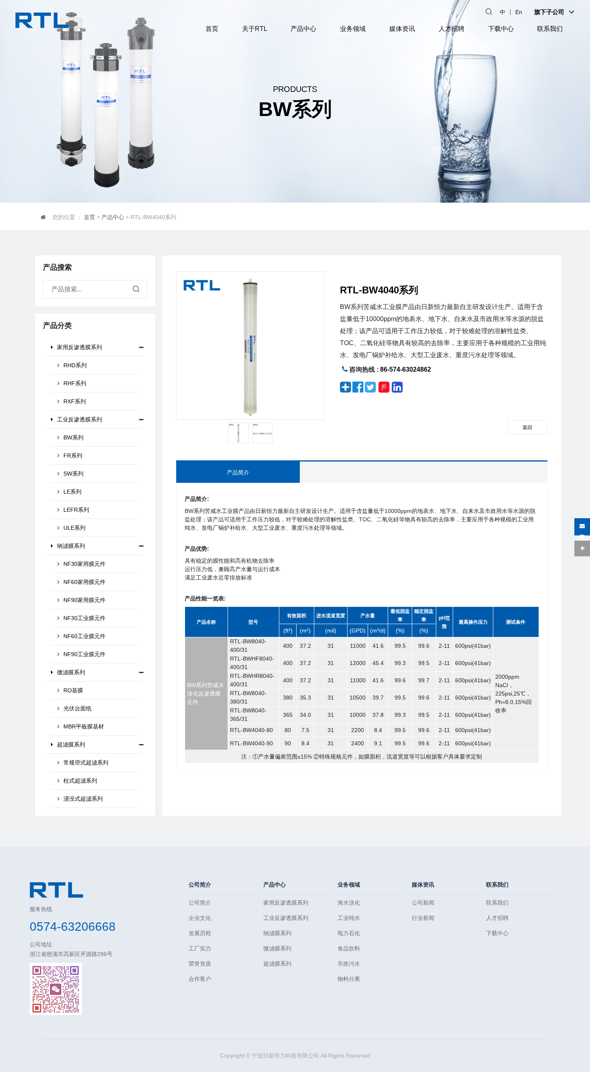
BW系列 (73, 437)
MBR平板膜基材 (83, 726)
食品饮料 (349, 948)
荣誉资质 (200, 963)
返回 (527, 427)
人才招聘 (451, 28)
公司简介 (200, 884)
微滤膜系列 (71, 672)
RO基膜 (73, 690)
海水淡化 (349, 902)
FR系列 (72, 455)
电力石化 (349, 933)
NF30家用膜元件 (84, 564)
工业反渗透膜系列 (79, 419)
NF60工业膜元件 (84, 636)
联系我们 (550, 28)
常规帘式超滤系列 (85, 762)
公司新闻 (423, 902)
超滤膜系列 (71, 744)
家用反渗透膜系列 (79, 347)
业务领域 (353, 28)
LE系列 (72, 491)
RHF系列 (74, 383)
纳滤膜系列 (71, 546)
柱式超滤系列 (80, 780)
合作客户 (200, 979)
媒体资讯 (402, 28)
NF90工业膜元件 (84, 654)
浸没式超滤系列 (83, 798)
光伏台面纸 (77, 708)
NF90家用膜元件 (84, 600)
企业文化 (200, 918)
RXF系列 (74, 401)
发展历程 (200, 933)
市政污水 (349, 963)
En (518, 12)
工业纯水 (349, 918)
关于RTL (254, 28)
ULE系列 (74, 528)
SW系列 (73, 473)
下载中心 (501, 28)
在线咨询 (582, 529)
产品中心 (303, 28)
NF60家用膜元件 (84, 582)
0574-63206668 (73, 926)
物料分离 (349, 979)
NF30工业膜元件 (84, 618)
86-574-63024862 (405, 369)
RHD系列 (75, 365)
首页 (211, 28)
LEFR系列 (76, 510)
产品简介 (238, 472)
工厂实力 (200, 948)
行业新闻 (423, 918)
